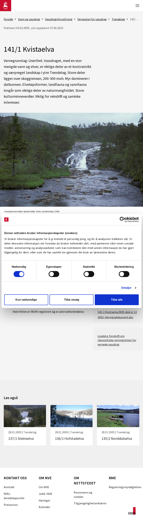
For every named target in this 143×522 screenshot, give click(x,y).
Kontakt (9, 487)
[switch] (54, 274)
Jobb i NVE (45, 494)
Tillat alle (117, 299)
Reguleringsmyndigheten (125, 487)
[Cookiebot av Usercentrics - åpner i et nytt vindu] (122, 219)
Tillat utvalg (71, 299)
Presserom (11, 505)
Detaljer (126, 287)
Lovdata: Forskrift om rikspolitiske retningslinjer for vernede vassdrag (117, 340)
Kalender (44, 507)
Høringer (44, 500)
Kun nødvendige (26, 299)
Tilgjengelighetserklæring (91, 503)
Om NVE (44, 487)
